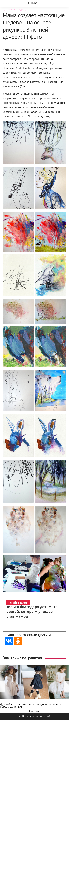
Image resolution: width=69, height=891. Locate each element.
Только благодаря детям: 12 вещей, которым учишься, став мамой (31, 611)
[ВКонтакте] (9, 641)
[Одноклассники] (18, 641)
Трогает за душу (17, 9)
